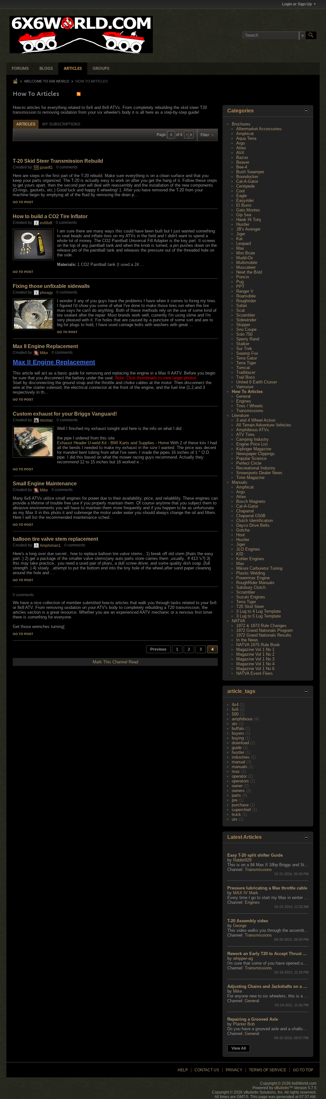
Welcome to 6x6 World (46, 81)
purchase (240, 805)
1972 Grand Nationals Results (263, 635)
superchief (241, 809)
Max (240, 248)
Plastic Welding (250, 573)
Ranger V (244, 291)
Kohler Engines (250, 558)
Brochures (241, 124)
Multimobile (246, 262)
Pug (240, 281)
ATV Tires (245, 434)
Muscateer (246, 267)
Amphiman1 (50, 545)
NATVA (238, 620)
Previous (158, 649)
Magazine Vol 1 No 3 (255, 659)
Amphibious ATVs (252, 429)
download (240, 742)
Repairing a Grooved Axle (252, 1019)
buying (238, 738)
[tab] (26, 124)
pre (234, 800)
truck (236, 814)
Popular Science (251, 458)
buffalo (238, 728)
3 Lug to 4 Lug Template (258, 611)
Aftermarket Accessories (259, 128)
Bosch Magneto (250, 501)
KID (239, 554)
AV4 (240, 152)
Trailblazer (245, 372)
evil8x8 (46, 223)
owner (237, 785)
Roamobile (246, 296)
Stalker (242, 343)
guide (237, 747)
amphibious (242, 719)
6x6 (235, 709)
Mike (44, 353)
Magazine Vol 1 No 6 (255, 668)
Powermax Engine (253, 577)
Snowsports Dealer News (259, 472)
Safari (241, 305)
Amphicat (245, 133)
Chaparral (245, 511)
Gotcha (243, 530)
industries (241, 757)
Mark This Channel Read (115, 662)
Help (183, 1070)
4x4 (235, 704)
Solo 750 (244, 334)
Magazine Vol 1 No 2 (255, 654)
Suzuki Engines (250, 597)
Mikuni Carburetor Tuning (259, 568)
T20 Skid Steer (250, 606)
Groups (101, 68)
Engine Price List (252, 444)
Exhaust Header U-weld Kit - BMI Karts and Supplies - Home (113, 442)
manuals (239, 766)
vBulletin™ (283, 1088)
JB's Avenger (248, 229)
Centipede (245, 186)
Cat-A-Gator (247, 181)
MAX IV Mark (245, 892)
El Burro (243, 205)
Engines (243, 401)
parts (236, 795)
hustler (238, 752)
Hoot (240, 534)
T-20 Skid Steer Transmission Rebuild (58, 161)
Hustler (242, 224)
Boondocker (247, 176)
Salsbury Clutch (251, 587)
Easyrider (245, 200)
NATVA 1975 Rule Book (258, 644)
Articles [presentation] (25, 124)
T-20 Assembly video (247, 920)
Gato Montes (248, 210)
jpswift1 (46, 167)
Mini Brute (245, 253)
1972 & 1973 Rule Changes (261, 625)
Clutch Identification (254, 520)
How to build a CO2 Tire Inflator (50, 216)
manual (238, 762)
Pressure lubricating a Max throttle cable (267, 888)
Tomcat (243, 367)
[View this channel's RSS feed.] (79, 93)
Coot (240, 191)
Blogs (46, 68)
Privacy (234, 1070)
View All (238, 1048)
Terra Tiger (246, 362)
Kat (239, 238)
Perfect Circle (248, 463)
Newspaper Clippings (255, 453)
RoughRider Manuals (255, 582)
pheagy (46, 292)
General (243, 396)
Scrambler (245, 315)
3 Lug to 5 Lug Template (258, 616)
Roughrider (246, 300)
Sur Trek (244, 348)
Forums (20, 68)
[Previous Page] (186, 134)
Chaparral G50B (251, 515)
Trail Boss (245, 377)
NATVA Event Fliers (254, 673)
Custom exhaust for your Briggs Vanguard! (65, 414)
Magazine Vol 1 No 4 (255, 663)
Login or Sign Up (297, 4)
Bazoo (242, 157)
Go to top (303, 1070)
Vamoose (244, 386)
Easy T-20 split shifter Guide (255, 855)
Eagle (241, 195)
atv (234, 723)
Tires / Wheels (249, 405)
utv (234, 819)
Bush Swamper (250, 171)
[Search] (311, 35)
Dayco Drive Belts (253, 525)
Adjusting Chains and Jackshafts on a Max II (271, 986)
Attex (241, 148)
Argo (240, 143)
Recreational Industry (255, 468)
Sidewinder (246, 320)
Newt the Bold (249, 272)
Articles (73, 68)
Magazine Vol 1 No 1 (255, 649)
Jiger (240, 234)
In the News (247, 640)
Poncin (242, 277)
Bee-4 (241, 167)
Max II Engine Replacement (45, 346)
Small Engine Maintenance (45, 483)
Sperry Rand (247, 339)
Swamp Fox (247, 353)
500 (235, 714)
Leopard (243, 243)
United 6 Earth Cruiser (256, 382)
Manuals (239, 482)
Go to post (23, 202)
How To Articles (247, 391)
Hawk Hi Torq (248, 219)
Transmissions (249, 410)
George (239, 925)
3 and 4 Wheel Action (255, 420)
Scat (240, 310)
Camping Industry (252, 439)
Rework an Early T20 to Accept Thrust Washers (273, 953)
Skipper (243, 324)
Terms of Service (267, 1070)
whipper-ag (243, 958)
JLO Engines (248, 549)
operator (239, 776)
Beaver (242, 162)
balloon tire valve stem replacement (55, 539)
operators (240, 781)
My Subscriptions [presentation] (61, 124)
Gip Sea (243, 214)
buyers (238, 733)
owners (238, 790)
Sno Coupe (246, 329)
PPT (240, 286)
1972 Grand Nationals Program (264, 630)
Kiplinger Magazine (253, 448)
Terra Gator (246, 358)
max (236, 771)
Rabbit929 (242, 860)
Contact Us (207, 1070)
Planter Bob (244, 1024)
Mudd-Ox (244, 257)
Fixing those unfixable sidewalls (51, 286)
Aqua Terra (246, 138)
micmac (46, 420)
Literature (240, 415)
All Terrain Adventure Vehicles (263, 425)
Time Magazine (250, 477)
